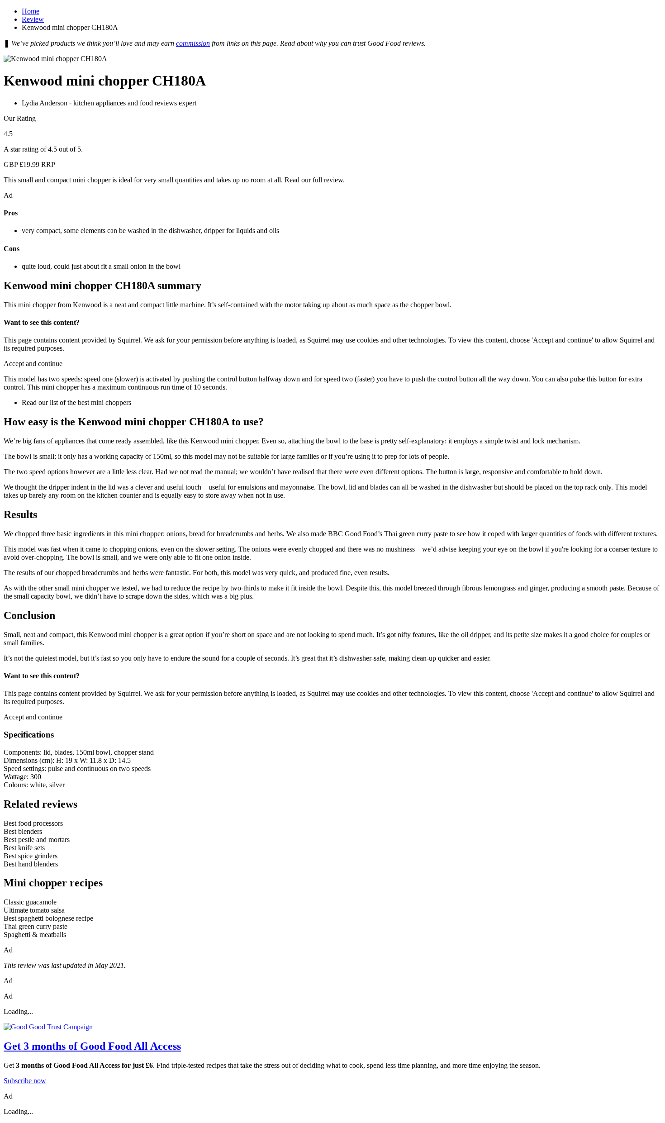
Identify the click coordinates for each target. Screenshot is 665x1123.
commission (193, 43)
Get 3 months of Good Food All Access (92, 1046)
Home (30, 11)
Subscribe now (25, 1081)
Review (33, 19)
